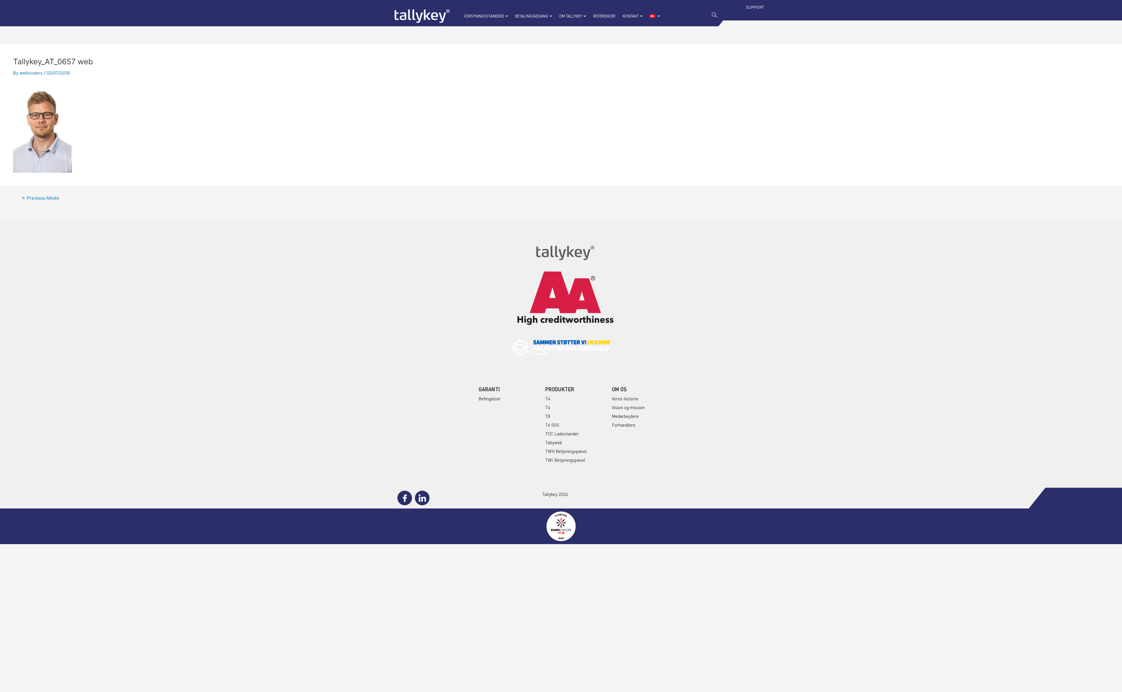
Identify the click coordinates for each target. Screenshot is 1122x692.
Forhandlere (624, 425)
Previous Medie (40, 198)
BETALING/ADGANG (531, 16)
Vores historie (625, 398)
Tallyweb (553, 442)
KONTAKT (631, 16)
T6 (547, 407)
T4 (547, 398)
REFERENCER (604, 16)
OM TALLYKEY (570, 16)
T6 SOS (552, 425)
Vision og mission (628, 407)
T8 (547, 416)
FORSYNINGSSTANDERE (484, 16)
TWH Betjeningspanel (566, 451)
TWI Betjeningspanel (565, 460)
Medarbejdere (625, 416)
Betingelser (490, 398)
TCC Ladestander (562, 433)
